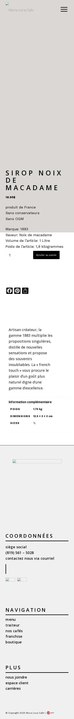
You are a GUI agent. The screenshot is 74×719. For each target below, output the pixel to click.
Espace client (17, 682)
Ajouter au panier (46, 255)
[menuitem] (63, 9)
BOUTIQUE (14, 642)
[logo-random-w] (31, 10)
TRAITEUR (13, 625)
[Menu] (62, 9)
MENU (11, 619)
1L (34, 423)
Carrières (13, 688)
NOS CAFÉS (14, 630)
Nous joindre (16, 677)
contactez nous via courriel (30, 558)
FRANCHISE (14, 636)
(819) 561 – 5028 (20, 552)
